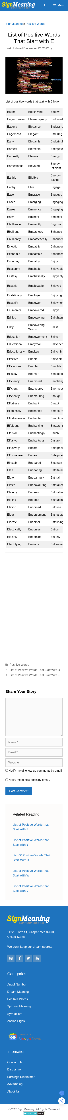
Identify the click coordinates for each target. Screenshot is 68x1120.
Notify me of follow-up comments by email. (36, 770)
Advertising (14, 1084)
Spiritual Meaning (19, 1006)
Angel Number (16, 984)
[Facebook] (19, 958)
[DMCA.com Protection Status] (34, 1114)
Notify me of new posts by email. (29, 779)
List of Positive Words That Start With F (35, 675)
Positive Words (35, 23)
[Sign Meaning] (19, 5)
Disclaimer (14, 1069)
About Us (13, 1091)
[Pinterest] (11, 958)
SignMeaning (14, 23)
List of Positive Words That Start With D (35, 669)
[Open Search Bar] (43, 5)
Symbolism (14, 1014)
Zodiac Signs (16, 1021)
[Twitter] (28, 958)
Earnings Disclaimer (21, 1077)
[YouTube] (37, 958)
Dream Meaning (18, 991)
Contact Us (14, 1062)
